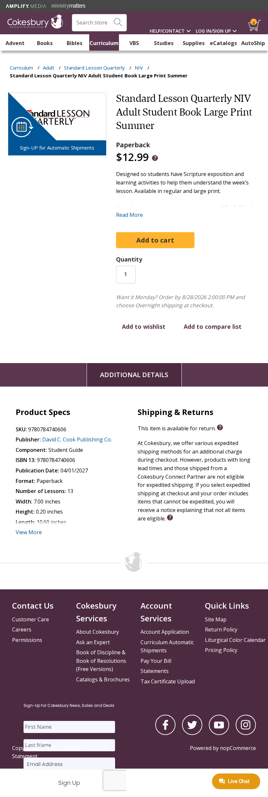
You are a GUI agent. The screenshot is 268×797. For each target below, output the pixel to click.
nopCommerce (238, 748)
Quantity (129, 259)
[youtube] (219, 733)
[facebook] (165, 733)
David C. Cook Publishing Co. (77, 439)
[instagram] (246, 733)
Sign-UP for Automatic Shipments (57, 147)
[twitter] (192, 733)
